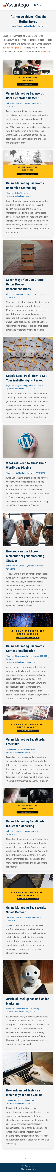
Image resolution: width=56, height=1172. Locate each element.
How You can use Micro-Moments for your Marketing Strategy (25, 556)
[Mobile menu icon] (50, 5)
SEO (41, 656)
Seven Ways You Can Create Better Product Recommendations (25, 284)
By (30, 103)
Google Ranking (21, 386)
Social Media (11, 659)
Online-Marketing (12, 103)
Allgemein (10, 193)
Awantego (45, 51)
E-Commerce (20, 294)
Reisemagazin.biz (14, 47)
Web (22, 566)
